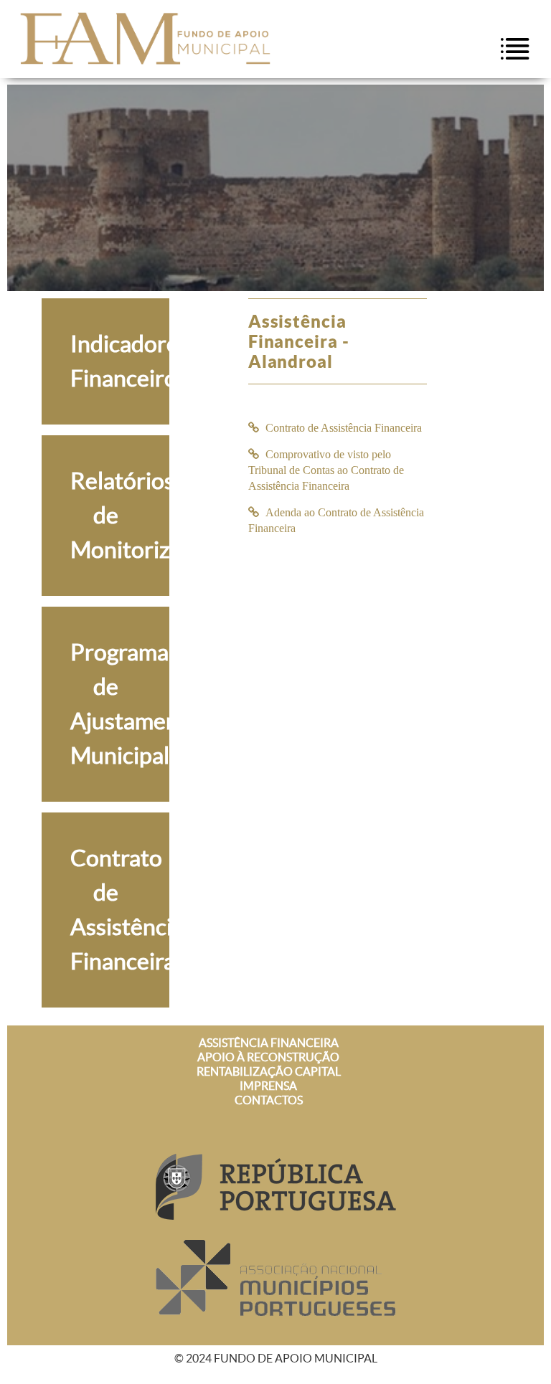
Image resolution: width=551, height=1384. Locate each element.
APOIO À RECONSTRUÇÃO (268, 1057)
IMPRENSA (268, 1085)
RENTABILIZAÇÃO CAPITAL (269, 1071)
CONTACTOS (269, 1100)
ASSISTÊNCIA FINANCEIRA (269, 1042)
